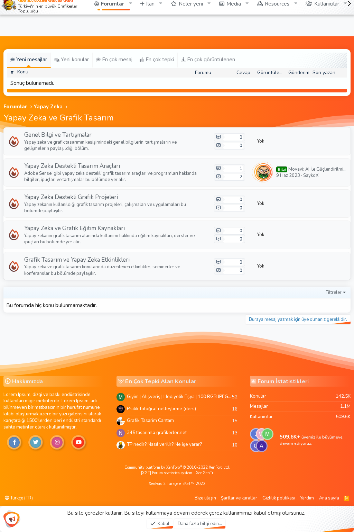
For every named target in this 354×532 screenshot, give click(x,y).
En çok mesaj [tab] (116, 59)
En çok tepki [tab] (159, 59)
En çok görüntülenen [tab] (210, 59)
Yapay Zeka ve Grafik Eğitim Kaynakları (74, 228)
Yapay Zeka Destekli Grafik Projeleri (71, 197)
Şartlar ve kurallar (239, 498)
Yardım (307, 498)
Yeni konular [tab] (74, 59)
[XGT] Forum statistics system (177, 473)
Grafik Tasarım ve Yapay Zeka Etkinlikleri (77, 260)
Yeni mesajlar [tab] (31, 59)
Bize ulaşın (205, 498)
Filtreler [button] (334, 292)
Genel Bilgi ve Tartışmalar (58, 135)
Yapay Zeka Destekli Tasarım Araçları (72, 166)
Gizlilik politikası (278, 498)
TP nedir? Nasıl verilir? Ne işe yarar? (164, 444)
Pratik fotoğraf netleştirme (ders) (161, 408)
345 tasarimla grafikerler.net (157, 432)
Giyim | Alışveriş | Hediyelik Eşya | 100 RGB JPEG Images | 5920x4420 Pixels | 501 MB (179, 396)
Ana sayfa (329, 498)
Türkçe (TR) (21, 498)
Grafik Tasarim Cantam (150, 420)
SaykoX (310, 175)
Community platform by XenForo (177, 467)
